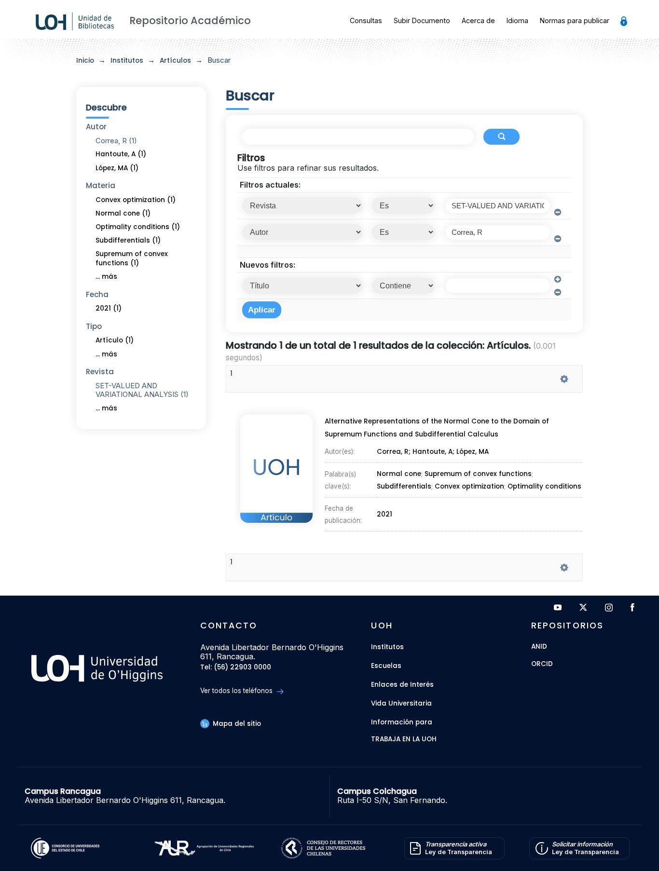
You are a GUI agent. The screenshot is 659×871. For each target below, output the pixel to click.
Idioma (517, 20)
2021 (384, 514)
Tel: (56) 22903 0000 (235, 668)
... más (106, 276)
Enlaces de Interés (402, 684)
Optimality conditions (544, 486)
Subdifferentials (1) (128, 240)
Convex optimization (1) (136, 199)
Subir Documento (422, 20)
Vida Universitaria (401, 703)
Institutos (126, 60)
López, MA (472, 451)
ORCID (542, 664)
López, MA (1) (117, 168)
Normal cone (399, 474)
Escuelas (386, 665)
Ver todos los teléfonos (237, 690)
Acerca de (478, 20)
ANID (539, 647)
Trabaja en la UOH (404, 739)
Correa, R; (394, 451)
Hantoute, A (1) (121, 154)
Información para (401, 722)
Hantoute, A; (434, 451)
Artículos (175, 60)
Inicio (85, 60)
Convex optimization (469, 486)
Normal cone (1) (123, 213)
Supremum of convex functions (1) (132, 258)
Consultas (366, 20)
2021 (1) (109, 308)
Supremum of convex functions (478, 474)
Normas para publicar (574, 20)
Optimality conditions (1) (138, 226)
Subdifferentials (404, 486)
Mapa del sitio (236, 723)
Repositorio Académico (190, 20)
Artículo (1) (115, 340)
